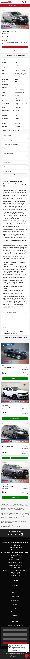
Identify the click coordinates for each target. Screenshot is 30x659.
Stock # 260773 (5, 444)
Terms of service (15, 611)
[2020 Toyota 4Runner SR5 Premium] (15, 472)
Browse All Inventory (15, 47)
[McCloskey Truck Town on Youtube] (15, 534)
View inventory (15, 585)
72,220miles (25, 488)
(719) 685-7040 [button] (16, 567)
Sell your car (15, 593)
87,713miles (25, 408)
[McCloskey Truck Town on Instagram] (18, 534)
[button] (23, 2)
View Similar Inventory (15, 50)
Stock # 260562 (5, 405)
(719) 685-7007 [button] (16, 549)
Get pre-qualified (15, 596)
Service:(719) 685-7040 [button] (16, 559)
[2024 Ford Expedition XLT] (15, 432)
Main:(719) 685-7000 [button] (16, 557)
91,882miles (25, 369)
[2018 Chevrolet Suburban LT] (15, 353)
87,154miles (25, 448)
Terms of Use (15, 615)
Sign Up (15, 642)
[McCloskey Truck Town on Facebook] (8, 534)
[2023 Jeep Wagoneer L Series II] (15, 392)
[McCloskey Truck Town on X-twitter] (11, 534)
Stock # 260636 (5, 484)
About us (15, 589)
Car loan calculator (15, 600)
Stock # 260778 (5, 365)
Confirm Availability (16, 378)
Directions (15, 604)
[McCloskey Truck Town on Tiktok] (21, 534)
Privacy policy (15, 608)
